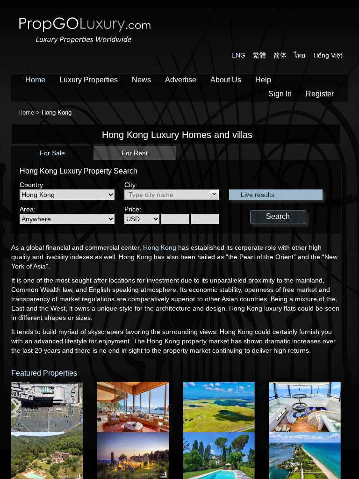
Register (320, 94)
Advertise (180, 80)
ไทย (299, 55)
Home (35, 80)
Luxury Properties (88, 80)
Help (263, 80)
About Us (225, 80)
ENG (238, 55)
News (141, 80)
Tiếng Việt (327, 55)
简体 (280, 55)
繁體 (259, 55)
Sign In (280, 94)
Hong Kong (159, 247)
